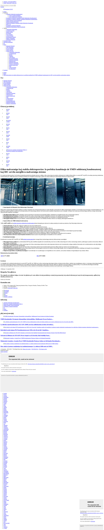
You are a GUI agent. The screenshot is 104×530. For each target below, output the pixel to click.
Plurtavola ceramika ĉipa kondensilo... (14, 151)
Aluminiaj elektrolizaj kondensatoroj (14, 14)
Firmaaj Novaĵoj (10, 51)
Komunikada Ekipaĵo (11, 37)
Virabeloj (11, 56)
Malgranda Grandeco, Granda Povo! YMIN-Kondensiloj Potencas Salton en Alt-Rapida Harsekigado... (31, 341)
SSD (10, 66)
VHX (7, 162)
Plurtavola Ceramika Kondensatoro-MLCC (13, 304)
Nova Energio (9, 34)
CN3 (7, 154)
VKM (7, 147)
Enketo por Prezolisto (5, 279)
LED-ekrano (12, 57)
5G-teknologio (12, 68)
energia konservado (13, 65)
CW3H (7, 121)
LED (7, 110)
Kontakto (5, 70)
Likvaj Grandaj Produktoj (15, 15)
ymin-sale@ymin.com (12, 288)
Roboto (10, 54)
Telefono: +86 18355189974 (9, 1)
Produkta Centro (7, 41)
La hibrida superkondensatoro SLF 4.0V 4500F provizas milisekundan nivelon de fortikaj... (27, 324)
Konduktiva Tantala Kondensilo (13, 25)
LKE (7, 114)
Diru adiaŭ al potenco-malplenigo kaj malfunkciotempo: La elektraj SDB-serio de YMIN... (27, 346)
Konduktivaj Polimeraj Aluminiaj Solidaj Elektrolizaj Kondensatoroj (21, 18)
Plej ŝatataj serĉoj (43, 349)
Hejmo (4, 11)
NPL (38, 255)
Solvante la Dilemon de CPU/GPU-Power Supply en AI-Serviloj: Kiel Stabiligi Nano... (25, 335)
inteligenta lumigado (13, 60)
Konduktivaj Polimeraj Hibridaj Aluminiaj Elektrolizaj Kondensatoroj (21, 19)
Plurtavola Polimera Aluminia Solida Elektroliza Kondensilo (19, 23)
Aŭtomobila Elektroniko (11, 29)
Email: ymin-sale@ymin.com (9, 3)
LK (7, 143)
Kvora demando (9, 48)
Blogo (4, 44)
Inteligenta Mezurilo (10, 39)
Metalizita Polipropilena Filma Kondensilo (15, 27)
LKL (7, 129)
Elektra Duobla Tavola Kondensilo (14, 20)
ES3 (7, 158)
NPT (2, 255)
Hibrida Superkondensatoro (12, 21)
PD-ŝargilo (8, 33)
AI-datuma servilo (10, 30)
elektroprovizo (12, 61)
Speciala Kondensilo (8, 42)
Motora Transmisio (10, 38)
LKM (7, 136)
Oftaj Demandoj (9, 47)
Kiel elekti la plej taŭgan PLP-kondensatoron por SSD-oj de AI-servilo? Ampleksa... (25, 330)
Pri (4, 43)
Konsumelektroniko (13, 58)
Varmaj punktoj (9, 49)
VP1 (7, 165)
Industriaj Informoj (10, 46)
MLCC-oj (8, 24)
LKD (7, 118)
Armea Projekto (9, 35)
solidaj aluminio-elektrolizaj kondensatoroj (23, 223)
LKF (7, 140)
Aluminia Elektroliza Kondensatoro (11, 302)
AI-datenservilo (12, 53)
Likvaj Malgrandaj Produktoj (15, 16)
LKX (7, 132)
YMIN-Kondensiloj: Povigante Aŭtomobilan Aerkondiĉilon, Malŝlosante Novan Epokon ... (27, 319)
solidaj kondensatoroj (28, 239)
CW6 (7, 125)
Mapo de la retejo (27, 349)
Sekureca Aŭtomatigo (14, 63)
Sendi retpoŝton (4, 351)
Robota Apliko (9, 32)
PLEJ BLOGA (35, 349)
